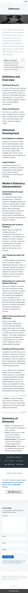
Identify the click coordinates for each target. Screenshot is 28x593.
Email (4, 543)
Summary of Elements (11, 69)
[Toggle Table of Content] (22, 60)
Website (4, 549)
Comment (5, 516)
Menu (26, 1)
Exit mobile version (14, 591)
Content (14, 473)
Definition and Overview (12, 63)
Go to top (23, 395)
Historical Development (11, 65)
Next (19, 473)
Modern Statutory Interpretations (14, 67)
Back (9, 473)
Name (4, 536)
